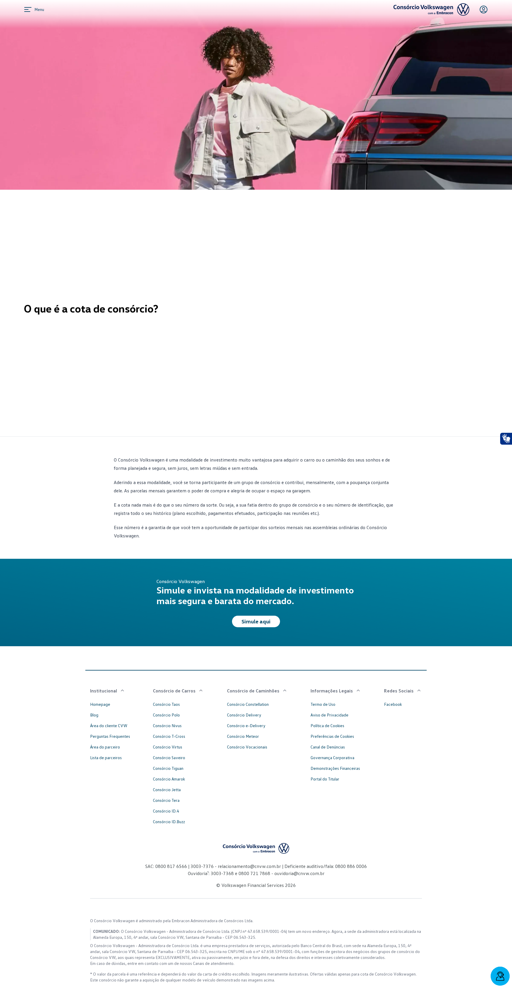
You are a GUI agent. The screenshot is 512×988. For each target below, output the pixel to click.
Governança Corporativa (332, 757)
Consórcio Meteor (243, 736)
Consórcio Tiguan (168, 768)
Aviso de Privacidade (329, 714)
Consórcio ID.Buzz (169, 821)
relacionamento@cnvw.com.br (249, 866)
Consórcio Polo (166, 714)
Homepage (100, 704)
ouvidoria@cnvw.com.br (298, 873)
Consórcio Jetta (167, 789)
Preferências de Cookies (332, 736)
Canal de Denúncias (328, 746)
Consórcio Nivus (167, 725)
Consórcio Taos (166, 704)
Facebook (393, 704)
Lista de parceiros (106, 757)
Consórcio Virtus (167, 746)
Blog (94, 714)
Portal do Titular (325, 778)
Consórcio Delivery (244, 714)
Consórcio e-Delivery (246, 725)
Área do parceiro (105, 746)
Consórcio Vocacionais (247, 746)
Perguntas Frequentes (110, 736)
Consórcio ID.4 (166, 810)
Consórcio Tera (166, 800)
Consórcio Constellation (248, 704)
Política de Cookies (327, 725)
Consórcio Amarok (169, 778)
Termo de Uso (323, 704)
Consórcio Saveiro (169, 757)
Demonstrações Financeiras (335, 768)
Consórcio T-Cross (169, 736)
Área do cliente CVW (108, 725)
